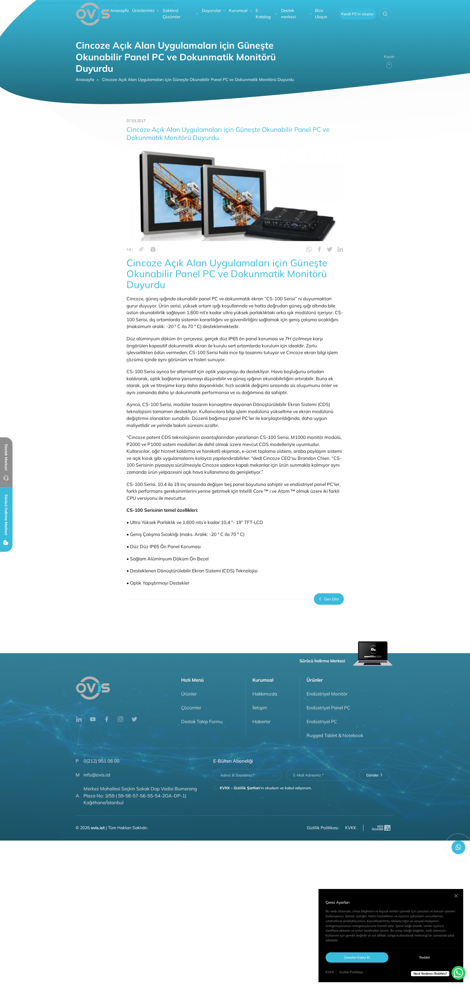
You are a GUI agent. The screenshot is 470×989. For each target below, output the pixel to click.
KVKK (330, 972)
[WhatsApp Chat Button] (458, 973)
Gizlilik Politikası (351, 972)
